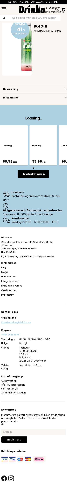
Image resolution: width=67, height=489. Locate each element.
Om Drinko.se (8, 290)
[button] (2, 424)
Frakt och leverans (11, 285)
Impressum (7, 294)
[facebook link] (4, 478)
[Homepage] (32, 9)
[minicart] (63, 9)
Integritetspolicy (10, 281)
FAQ (3, 267)
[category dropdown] (3, 8)
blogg (4, 272)
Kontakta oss (9, 312)
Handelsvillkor (8, 276)
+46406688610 (10, 334)
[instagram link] (11, 478)
